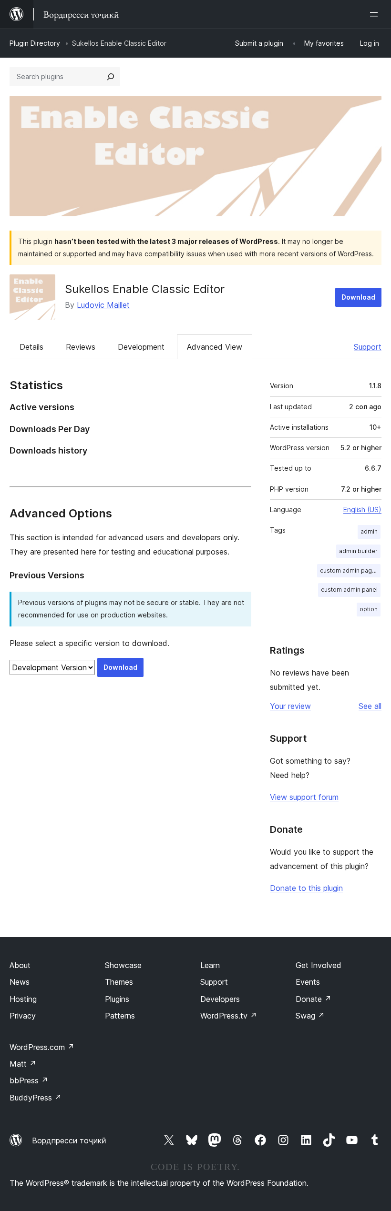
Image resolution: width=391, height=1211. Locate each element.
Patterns (120, 1015)
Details (31, 347)
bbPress (29, 1080)
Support (367, 347)
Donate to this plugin (306, 888)
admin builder (358, 551)
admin (369, 531)
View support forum (304, 797)
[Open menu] (375, 14)
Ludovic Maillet (103, 305)
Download (358, 297)
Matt (23, 1064)
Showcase (123, 965)
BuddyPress (36, 1097)
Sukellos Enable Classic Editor (145, 289)
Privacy (23, 1015)
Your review (290, 706)
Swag (310, 1015)
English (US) (362, 509)
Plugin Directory (35, 43)
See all (370, 706)
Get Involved (318, 965)
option (369, 609)
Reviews (80, 347)
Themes (119, 982)
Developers (220, 999)
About (20, 965)
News (20, 982)
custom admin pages (349, 570)
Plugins (117, 999)
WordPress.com (42, 1047)
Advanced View (214, 347)
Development (141, 347)
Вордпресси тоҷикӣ (69, 1140)
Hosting (23, 999)
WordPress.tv (228, 1015)
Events (308, 982)
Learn (210, 965)
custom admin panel (349, 589)
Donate (313, 999)
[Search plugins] (110, 76)
